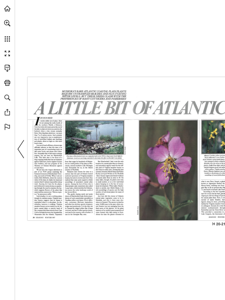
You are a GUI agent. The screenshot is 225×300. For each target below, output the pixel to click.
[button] (7, 23)
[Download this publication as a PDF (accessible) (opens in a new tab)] (7, 68)
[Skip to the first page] (213, 223)
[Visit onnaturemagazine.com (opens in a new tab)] (7, 8)
